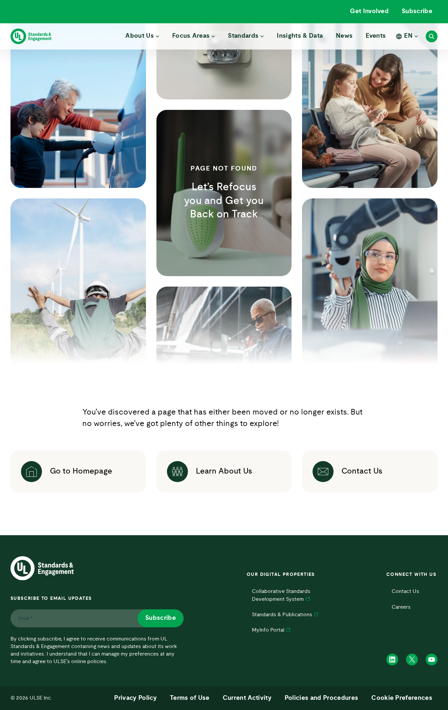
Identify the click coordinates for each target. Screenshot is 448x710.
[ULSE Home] (30, 36)
